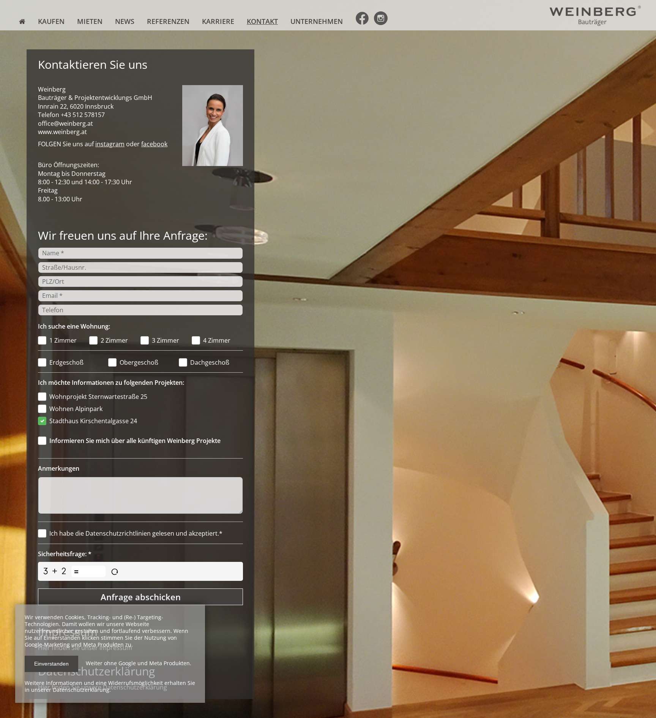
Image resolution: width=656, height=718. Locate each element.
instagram (110, 144)
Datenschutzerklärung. (82, 689)
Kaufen (51, 21)
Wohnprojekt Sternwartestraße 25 (98, 396)
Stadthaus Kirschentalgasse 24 (93, 421)
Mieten (89, 21)
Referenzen (168, 21)
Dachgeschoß (209, 362)
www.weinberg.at (62, 132)
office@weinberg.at (65, 123)
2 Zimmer (114, 340)
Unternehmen (316, 21)
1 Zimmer (63, 340)
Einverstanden (51, 664)
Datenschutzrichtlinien (118, 533)
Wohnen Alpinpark (75, 409)
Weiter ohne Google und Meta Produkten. (138, 663)
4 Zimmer (216, 340)
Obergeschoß (139, 362)
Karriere (218, 21)
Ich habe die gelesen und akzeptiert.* (135, 533)
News (124, 21)
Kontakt (262, 21)
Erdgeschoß (66, 362)
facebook (154, 144)
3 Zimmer (165, 340)
